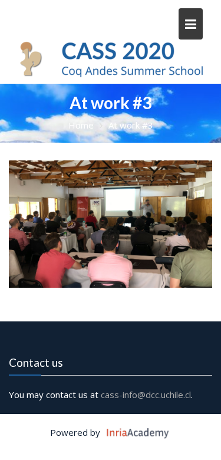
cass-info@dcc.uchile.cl (146, 394)
